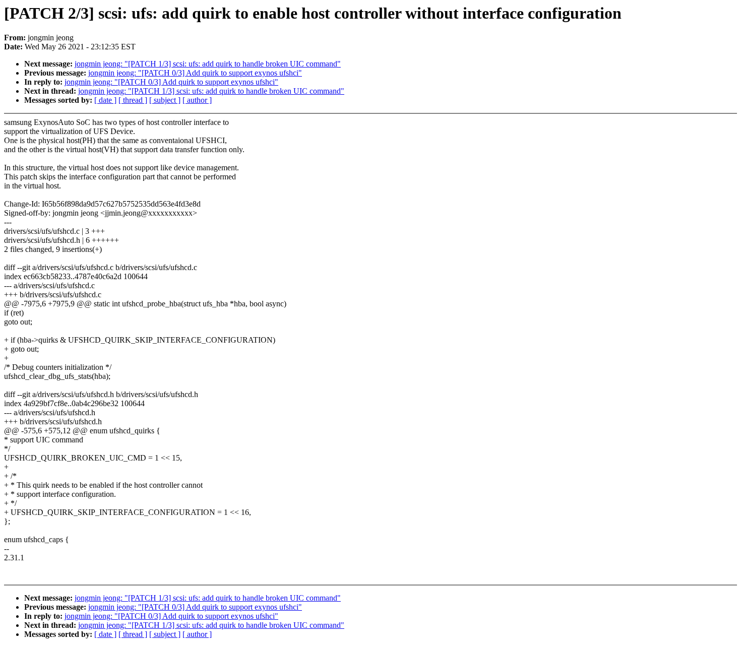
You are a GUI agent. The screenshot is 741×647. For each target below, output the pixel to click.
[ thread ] (132, 100)
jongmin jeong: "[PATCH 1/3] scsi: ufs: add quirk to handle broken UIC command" (208, 63)
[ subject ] (164, 100)
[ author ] (197, 100)
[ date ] (105, 100)
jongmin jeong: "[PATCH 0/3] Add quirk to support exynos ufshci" (195, 73)
